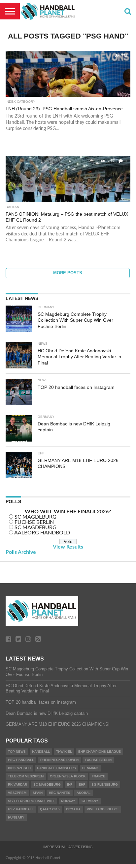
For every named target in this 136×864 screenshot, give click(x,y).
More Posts (67, 272)
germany (90, 801)
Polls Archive (21, 552)
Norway (68, 801)
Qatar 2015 (50, 809)
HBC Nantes (59, 793)
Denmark (90, 768)
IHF (69, 784)
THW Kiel (64, 751)
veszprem (17, 793)
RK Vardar (17, 784)
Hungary (16, 817)
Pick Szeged (19, 768)
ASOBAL (83, 793)
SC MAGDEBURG (35, 517)
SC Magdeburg (47, 784)
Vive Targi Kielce (103, 809)
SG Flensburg (104, 784)
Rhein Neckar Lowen (59, 760)
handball (41, 751)
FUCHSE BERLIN (34, 522)
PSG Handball (21, 760)
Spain (38, 793)
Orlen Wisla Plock (67, 776)
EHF (82, 784)
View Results (68, 547)
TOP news (17, 751)
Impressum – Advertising (68, 847)
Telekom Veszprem (26, 776)
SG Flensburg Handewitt (31, 801)
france (98, 776)
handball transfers (56, 768)
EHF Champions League (99, 751)
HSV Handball (21, 809)
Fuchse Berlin (98, 760)
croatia (73, 809)
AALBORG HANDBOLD (42, 532)
